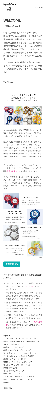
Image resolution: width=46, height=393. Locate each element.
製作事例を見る (12, 264)
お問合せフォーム (14, 171)
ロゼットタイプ (29, 286)
